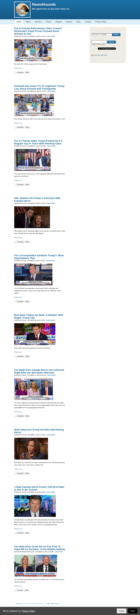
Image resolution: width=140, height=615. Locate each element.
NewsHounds (44, 4)
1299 (52, 604)
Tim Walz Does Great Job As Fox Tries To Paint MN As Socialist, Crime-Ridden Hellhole (39, 548)
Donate (69, 22)
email (103, 44)
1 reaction (59, 552)
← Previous (18, 604)
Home (19, 22)
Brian (24, 375)
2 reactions (51, 91)
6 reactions (50, 320)
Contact (88, 22)
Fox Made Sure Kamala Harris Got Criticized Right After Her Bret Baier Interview (39, 371)
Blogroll (59, 22)
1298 (48, 604)
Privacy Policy (100, 22)
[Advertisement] (39, 78)
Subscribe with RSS (100, 55)
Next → (57, 604)
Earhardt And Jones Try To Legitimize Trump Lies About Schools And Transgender (39, 87)
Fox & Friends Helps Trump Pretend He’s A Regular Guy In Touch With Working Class (38, 142)
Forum (48, 22)
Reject (132, 611)
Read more (18, 68)
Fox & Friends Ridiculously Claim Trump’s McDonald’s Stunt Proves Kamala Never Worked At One (38, 31)
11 (42, 604)
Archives (38, 22)
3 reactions (51, 146)
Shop (78, 22)
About (28, 22)
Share (27, 72)
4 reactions (50, 36)
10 (40, 604)
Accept (121, 611)
